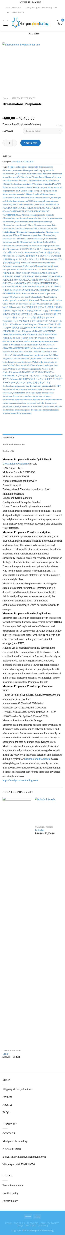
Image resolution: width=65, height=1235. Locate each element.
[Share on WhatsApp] (4, 420)
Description (8, 437)
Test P (5, 1054)
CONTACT (43, 1226)
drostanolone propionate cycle (27, 393)
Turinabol (39, 830)
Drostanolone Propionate (15, 463)
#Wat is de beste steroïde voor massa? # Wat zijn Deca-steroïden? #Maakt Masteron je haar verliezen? (30, 351)
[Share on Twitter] (12, 420)
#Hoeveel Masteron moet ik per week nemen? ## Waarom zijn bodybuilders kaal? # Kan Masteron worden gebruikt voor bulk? (29, 296)
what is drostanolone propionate (17, 413)
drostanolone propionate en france (35, 396)
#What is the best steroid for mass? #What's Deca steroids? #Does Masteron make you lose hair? (30, 365)
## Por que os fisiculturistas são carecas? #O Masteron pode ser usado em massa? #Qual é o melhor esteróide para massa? (31, 201)
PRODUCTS (32, 1223)
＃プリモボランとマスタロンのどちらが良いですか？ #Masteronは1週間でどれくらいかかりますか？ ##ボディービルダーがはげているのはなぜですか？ (32, 379)
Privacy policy (10, 1200)
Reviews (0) (8, 451)
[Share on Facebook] (8, 420)
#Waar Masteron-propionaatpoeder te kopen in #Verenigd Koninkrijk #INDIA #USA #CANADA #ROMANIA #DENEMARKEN (30, 344)
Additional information (13, 444)
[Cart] (59, 23)
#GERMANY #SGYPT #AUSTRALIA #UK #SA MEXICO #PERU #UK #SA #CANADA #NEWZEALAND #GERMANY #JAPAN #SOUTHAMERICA (31, 290)
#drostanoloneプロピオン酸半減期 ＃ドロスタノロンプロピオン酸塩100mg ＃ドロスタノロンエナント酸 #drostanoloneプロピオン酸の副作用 (32, 259)
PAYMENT (31, 1226)
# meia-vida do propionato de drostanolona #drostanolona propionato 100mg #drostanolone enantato (32, 180)
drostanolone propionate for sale (17, 399)
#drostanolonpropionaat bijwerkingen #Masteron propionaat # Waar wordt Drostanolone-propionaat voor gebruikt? (30, 266)
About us (7, 1104)
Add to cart (30, 142)
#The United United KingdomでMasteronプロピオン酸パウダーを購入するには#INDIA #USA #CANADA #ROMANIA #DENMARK (31, 327)
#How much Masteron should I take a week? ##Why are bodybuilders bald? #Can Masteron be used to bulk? (32, 303)
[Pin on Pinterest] (16, 420)
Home (5, 98)
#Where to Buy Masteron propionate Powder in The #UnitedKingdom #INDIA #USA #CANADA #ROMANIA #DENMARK (28, 372)
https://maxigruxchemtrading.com (20, 780)
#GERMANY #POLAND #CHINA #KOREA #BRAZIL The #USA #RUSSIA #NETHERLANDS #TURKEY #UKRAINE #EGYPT (30, 273)
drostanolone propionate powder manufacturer (41, 406)
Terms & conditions (12, 1185)
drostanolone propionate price (16, 410)
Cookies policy (10, 1193)
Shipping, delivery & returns (17, 1089)
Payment (7, 1096)
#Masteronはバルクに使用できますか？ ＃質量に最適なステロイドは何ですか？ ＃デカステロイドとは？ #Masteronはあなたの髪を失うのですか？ (32, 310)
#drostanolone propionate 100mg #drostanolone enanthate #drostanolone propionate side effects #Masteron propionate (30, 235)
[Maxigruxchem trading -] (30, 23)
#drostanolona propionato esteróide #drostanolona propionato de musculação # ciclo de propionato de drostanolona (32, 218)
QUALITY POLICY (50, 1223)
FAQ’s (6, 1112)
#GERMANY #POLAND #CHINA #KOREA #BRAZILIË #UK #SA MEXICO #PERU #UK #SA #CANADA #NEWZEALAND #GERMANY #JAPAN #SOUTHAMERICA (32, 279)
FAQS (20, 1226)
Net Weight (7, 131)
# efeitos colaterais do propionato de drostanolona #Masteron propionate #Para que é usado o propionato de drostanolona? (28, 170)
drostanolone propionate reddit (45, 410)
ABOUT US (19, 1223)
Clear (59, 126)
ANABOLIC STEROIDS (24, 98)
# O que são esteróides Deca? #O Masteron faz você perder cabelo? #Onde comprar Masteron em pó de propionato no (32, 187)
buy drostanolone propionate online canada (22, 389)
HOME (8, 1223)
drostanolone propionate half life (29, 403)
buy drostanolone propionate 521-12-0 (43, 386)
